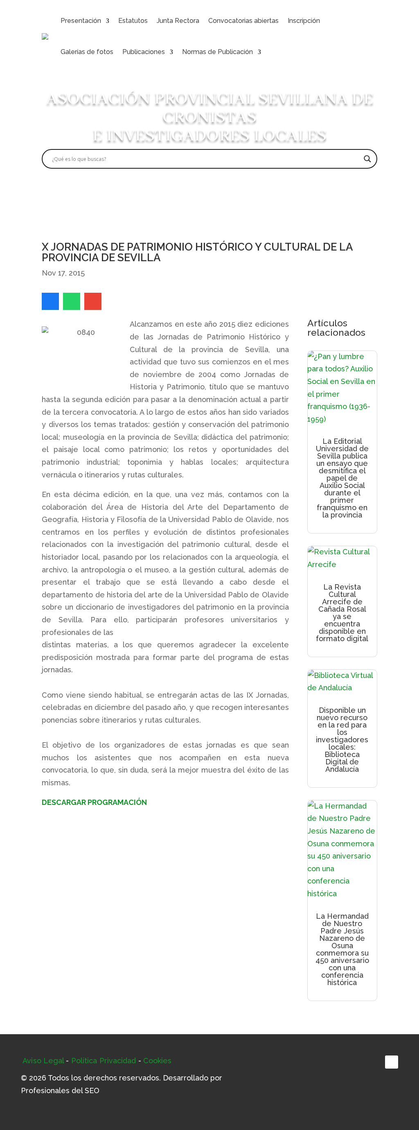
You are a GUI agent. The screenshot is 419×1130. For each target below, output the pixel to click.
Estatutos (133, 21)
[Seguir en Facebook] (391, 1062)
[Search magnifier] (367, 159)
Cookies (157, 1060)
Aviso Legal (43, 1060)
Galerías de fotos (87, 52)
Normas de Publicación (217, 52)
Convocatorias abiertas (243, 21)
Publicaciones (143, 52)
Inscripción (304, 21)
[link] (50, 301)
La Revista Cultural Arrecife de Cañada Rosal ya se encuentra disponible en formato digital (342, 613)
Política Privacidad (103, 1060)
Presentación (81, 21)
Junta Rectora (178, 21)
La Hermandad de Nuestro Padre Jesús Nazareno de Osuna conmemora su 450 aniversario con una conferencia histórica (342, 949)
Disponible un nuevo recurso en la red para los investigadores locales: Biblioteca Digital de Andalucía (342, 739)
